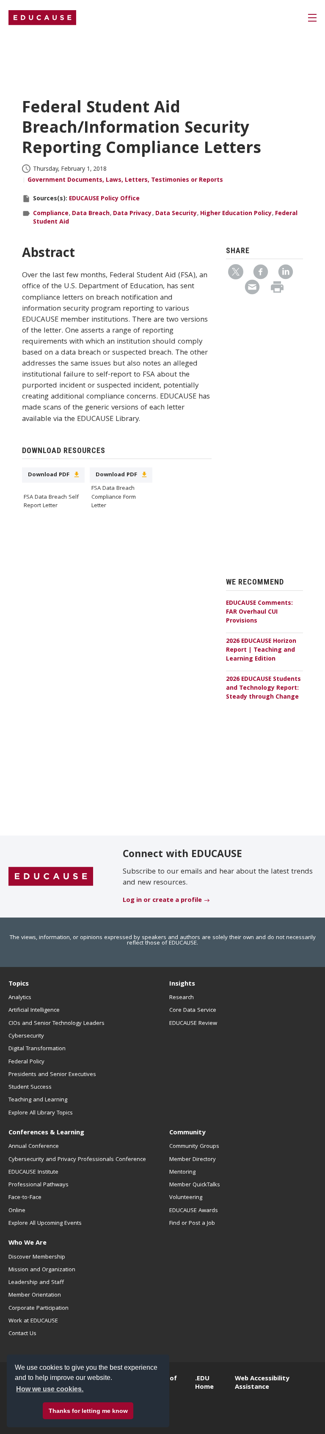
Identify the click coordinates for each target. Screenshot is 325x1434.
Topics (18, 984)
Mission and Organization (41, 1270)
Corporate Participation (38, 1308)
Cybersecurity (26, 1036)
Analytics (19, 997)
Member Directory (192, 1159)
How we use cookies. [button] (49, 1389)
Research (181, 997)
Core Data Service (192, 1010)
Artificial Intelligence (34, 1010)
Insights (182, 984)
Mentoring (182, 1172)
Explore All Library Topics (40, 1113)
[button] (312, 17)
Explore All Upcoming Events (45, 1223)
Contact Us (22, 1333)
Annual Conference (33, 1146)
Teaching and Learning (37, 1100)
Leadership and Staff (36, 1282)
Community (187, 1133)
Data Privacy (132, 214)
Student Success (30, 1087)
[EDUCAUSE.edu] (42, 17)
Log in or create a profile (162, 900)
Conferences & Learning (46, 1133)
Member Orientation (34, 1295)
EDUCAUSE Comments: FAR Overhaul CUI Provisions (259, 612)
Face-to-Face (24, 1197)
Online (16, 1210)
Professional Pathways (38, 1185)
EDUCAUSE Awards (193, 1210)
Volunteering (185, 1197)
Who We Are (27, 1243)
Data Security (176, 214)
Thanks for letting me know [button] (88, 1410)
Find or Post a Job (192, 1223)
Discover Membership (36, 1257)
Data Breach (91, 214)
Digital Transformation (37, 1049)
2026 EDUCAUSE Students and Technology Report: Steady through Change (263, 688)
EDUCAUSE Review (193, 1023)
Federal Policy (26, 1062)
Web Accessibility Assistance (262, 1383)
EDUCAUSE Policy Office (104, 199)
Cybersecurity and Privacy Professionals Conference (77, 1159)
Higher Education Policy (236, 214)
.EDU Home (204, 1383)
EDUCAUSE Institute (33, 1172)
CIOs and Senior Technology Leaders (56, 1023)
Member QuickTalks (194, 1185)
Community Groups (194, 1146)
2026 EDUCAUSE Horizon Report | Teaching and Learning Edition (261, 650)
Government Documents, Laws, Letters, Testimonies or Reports (125, 180)
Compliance (51, 214)
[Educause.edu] (50, 876)
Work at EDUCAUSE (33, 1321)
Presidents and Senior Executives (52, 1074)
